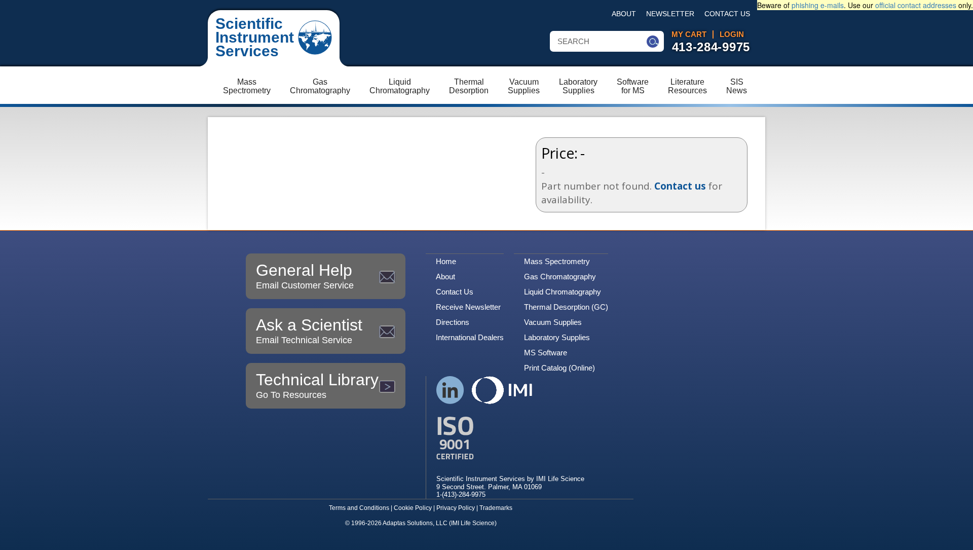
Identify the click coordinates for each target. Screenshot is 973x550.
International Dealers (470, 337)
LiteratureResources (687, 86)
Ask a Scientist (309, 330)
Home (446, 261)
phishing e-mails (818, 5)
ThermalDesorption (469, 86)
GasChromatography (320, 86)
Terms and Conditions (359, 507)
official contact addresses (915, 5)
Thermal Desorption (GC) (566, 307)
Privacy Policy (455, 507)
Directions (452, 322)
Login (732, 34)
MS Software (545, 352)
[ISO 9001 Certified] (510, 438)
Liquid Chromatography (562, 291)
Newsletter (670, 14)
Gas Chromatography (560, 276)
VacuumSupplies (524, 86)
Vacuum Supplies (553, 322)
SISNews (736, 86)
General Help (305, 275)
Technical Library (317, 385)
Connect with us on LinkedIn (450, 390)
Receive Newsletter (468, 307)
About (624, 14)
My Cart (688, 34)
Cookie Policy (413, 507)
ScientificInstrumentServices (254, 37)
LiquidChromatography (399, 86)
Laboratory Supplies (557, 337)
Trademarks (495, 507)
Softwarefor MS (633, 86)
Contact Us (727, 14)
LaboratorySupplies (578, 86)
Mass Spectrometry (557, 261)
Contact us (680, 186)
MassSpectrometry (247, 86)
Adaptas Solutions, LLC (415, 523)
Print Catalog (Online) (559, 367)
